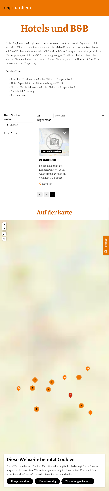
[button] (64, 378)
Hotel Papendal (19, 83)
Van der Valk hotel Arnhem (26, 87)
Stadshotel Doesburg (22, 91)
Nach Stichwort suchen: (14, 117)
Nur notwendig (47, 481)
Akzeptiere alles (20, 481)
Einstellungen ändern (77, 481)
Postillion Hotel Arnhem (24, 79)
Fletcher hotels (19, 95)
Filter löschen (11, 133)
